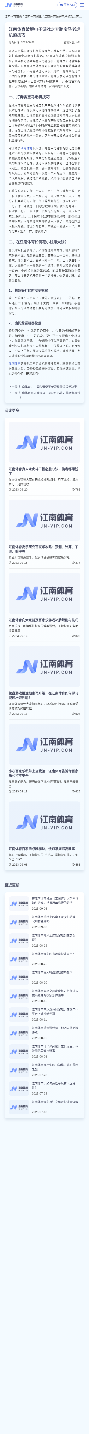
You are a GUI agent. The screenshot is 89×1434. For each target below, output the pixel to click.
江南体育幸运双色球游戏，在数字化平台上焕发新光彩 (55, 1011)
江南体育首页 (13, 16)
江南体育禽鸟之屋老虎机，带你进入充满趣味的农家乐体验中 (55, 993)
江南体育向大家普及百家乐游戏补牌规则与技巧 (43, 620)
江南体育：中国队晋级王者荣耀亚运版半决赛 (48, 386)
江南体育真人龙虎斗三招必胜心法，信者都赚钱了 (49, 395)
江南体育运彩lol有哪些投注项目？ (53, 954)
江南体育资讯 (33, 16)
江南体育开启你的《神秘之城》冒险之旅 (55, 1067)
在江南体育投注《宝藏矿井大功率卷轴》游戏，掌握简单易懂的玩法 (55, 900)
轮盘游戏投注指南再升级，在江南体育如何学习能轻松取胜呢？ (43, 696)
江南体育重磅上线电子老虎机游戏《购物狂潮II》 (53, 919)
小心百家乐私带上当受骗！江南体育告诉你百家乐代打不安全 (43, 773)
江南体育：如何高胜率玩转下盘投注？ (53, 1085)
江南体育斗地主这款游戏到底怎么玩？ (53, 937)
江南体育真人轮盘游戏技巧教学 (52, 972)
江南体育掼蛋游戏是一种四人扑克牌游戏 (55, 1030)
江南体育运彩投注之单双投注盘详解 (55, 1102)
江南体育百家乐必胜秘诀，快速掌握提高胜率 (42, 849)
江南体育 (27, 148)
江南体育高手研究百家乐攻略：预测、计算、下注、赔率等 (43, 549)
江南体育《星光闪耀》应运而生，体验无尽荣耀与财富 (55, 1048)
